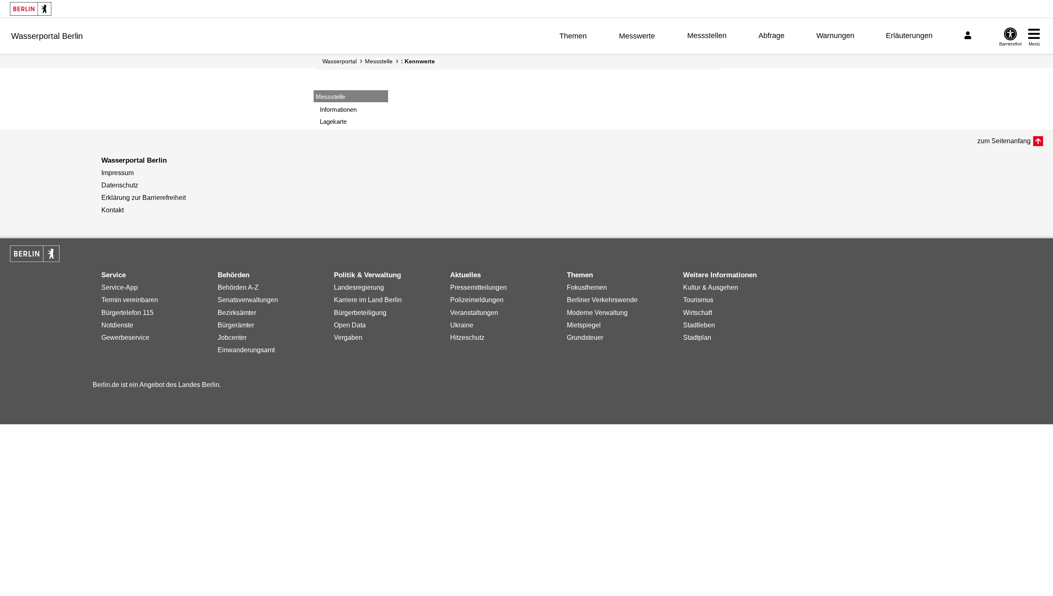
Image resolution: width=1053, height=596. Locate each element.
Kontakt (112, 210)
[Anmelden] (969, 36)
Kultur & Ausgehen (710, 287)
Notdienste (117, 325)
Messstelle (379, 61)
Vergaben (348, 337)
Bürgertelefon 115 (127, 312)
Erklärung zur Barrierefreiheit (143, 197)
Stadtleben (699, 325)
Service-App (119, 287)
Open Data (350, 325)
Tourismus (698, 299)
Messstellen (707, 35)
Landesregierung (359, 287)
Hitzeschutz (467, 337)
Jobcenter (232, 337)
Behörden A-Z (238, 287)
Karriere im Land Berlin (368, 299)
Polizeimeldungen (477, 299)
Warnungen (835, 35)
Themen (573, 36)
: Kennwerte (418, 61)
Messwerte (637, 36)
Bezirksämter (237, 312)
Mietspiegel (584, 325)
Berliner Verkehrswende (602, 299)
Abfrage (771, 35)
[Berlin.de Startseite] (30, 9)
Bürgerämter (236, 325)
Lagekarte (333, 121)
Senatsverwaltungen (248, 299)
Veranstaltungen (474, 312)
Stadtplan (697, 337)
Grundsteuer (585, 337)
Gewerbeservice (125, 337)
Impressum (117, 172)
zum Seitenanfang (1004, 140)
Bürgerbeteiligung (360, 312)
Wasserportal (339, 61)
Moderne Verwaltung (597, 312)
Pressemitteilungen (478, 287)
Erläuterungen (909, 35)
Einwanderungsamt (246, 349)
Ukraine (461, 325)
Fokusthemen (587, 287)
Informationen (338, 109)
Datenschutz (119, 185)
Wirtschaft (697, 312)
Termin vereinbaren (129, 299)
